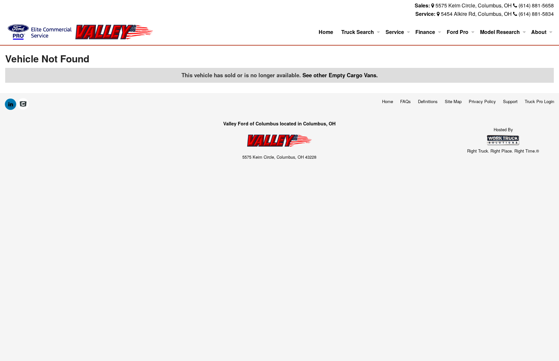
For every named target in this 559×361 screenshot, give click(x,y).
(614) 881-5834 (536, 13)
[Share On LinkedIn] (10, 104)
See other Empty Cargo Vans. (340, 75)
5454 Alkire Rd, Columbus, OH (476, 13)
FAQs (405, 101)
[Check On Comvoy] (23, 104)
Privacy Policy (482, 101)
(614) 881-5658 (536, 5)
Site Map (453, 101)
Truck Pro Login (539, 101)
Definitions (428, 101)
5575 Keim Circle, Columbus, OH (473, 5)
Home (326, 32)
